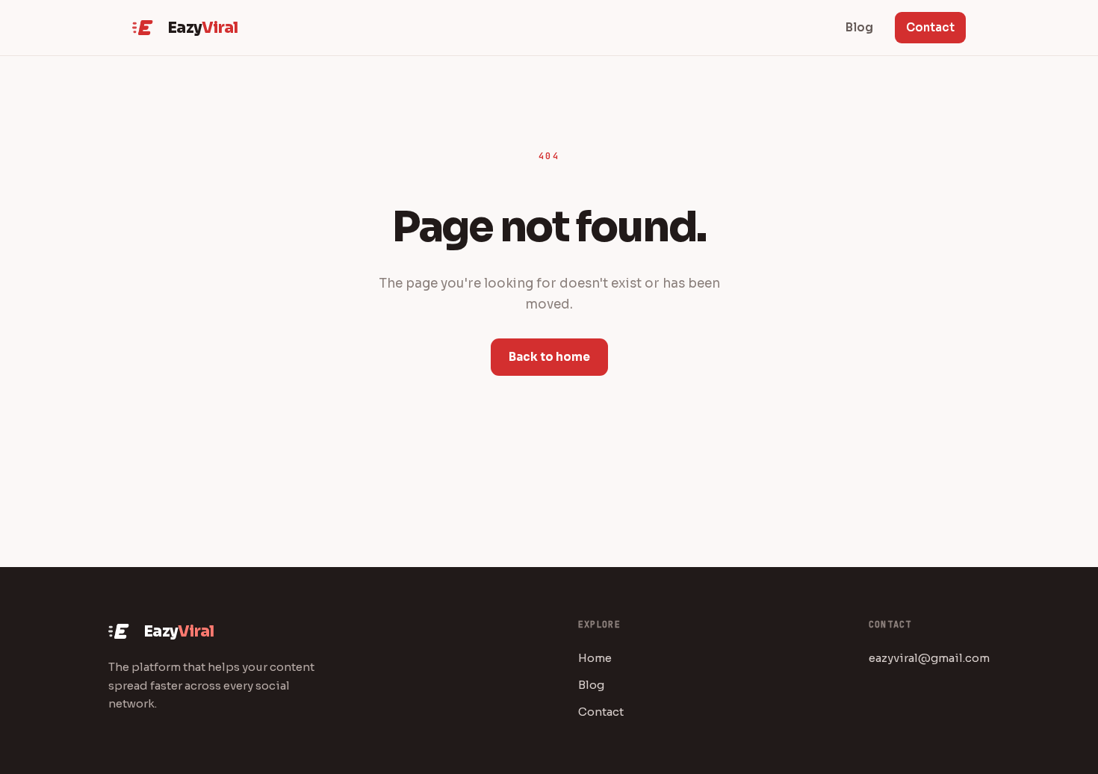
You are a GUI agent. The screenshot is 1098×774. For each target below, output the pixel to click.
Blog (591, 685)
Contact (930, 27)
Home (595, 658)
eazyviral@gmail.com (929, 658)
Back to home (549, 357)
